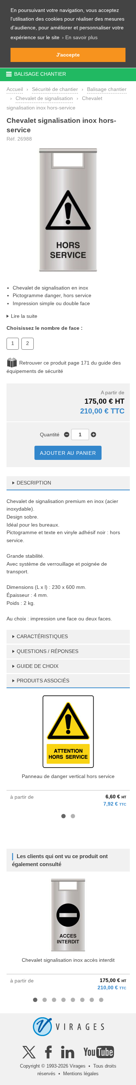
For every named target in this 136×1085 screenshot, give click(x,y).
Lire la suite (24, 316)
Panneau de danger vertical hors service (68, 776)
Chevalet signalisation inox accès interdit (68, 960)
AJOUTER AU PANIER (68, 453)
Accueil (15, 89)
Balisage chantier (107, 89)
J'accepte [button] (68, 55)
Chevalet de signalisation (44, 98)
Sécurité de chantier (55, 89)
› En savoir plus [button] (80, 37)
